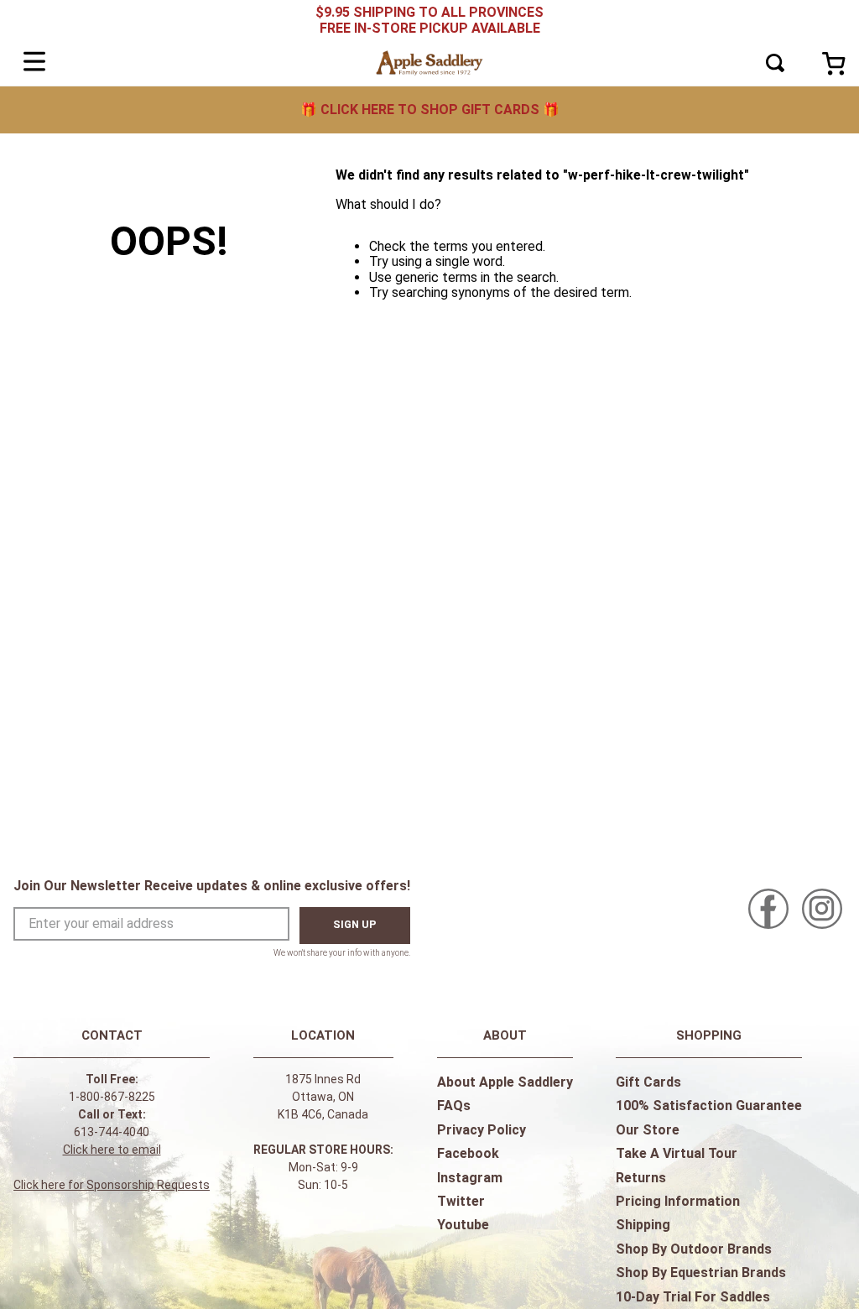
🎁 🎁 (430, 109)
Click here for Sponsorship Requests (111, 1185)
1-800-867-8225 (112, 1096)
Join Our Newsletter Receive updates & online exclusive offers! (211, 886)
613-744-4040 (111, 1132)
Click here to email (112, 1149)
